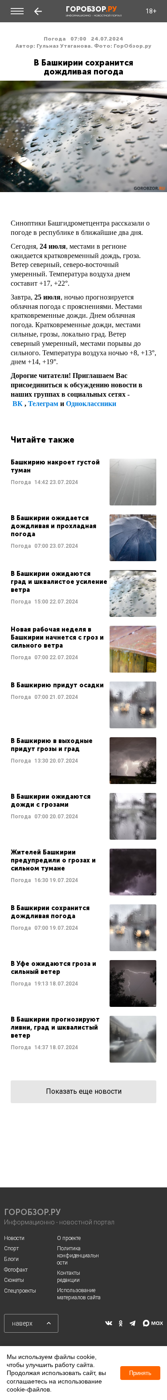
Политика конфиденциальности (78, 1255)
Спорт (11, 1248)
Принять (140, 1373)
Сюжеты (14, 1280)
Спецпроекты (20, 1291)
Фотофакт (16, 1270)
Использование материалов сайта (79, 1294)
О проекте (69, 1238)
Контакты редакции (68, 1276)
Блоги (11, 1259)
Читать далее (83, 482)
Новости (14, 1238)
